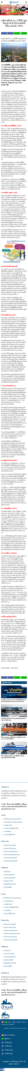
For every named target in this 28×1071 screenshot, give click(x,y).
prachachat (14, 668)
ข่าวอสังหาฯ (7, 831)
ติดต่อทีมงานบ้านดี (10, 884)
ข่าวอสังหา (4, 696)
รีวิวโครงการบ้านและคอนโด (12, 819)
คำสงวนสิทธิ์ (8, 887)
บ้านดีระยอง (24, 1022)
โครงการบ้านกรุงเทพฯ (11, 851)
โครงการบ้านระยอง (10, 848)
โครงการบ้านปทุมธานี (10, 861)
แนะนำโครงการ (9, 901)
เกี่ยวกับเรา (7, 871)
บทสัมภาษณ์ (8, 825)
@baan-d (10, 1022)
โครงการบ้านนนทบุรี (10, 858)
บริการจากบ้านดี (9, 875)
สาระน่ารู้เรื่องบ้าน (9, 834)
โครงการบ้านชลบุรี (10, 845)
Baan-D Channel (9, 1035)
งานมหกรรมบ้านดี (9, 878)
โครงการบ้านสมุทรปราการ (12, 854)
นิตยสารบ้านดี (8, 881)
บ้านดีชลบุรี (17, 1022)
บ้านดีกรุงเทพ (5, 1024)
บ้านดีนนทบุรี (11, 1024)
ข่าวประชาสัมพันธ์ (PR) (11, 828)
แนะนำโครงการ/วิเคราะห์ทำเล (13, 822)
